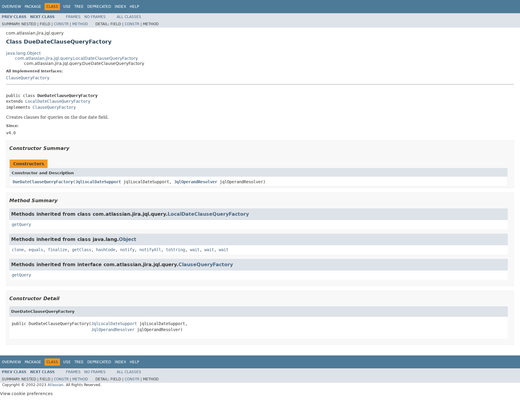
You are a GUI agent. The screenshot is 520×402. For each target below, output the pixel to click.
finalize (57, 249)
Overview (11, 7)
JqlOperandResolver (195, 181)
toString (175, 249)
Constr (61, 24)
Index (120, 7)
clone (18, 249)
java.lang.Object (23, 53)
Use (67, 7)
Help (134, 7)
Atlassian (55, 385)
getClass (81, 249)
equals (36, 249)
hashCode (105, 249)
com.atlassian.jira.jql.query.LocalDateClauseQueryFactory (76, 58)
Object (127, 239)
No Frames (95, 17)
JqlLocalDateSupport (98, 181)
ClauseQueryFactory (27, 77)
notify (127, 249)
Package (33, 7)
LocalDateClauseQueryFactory (57, 101)
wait (195, 249)
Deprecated (99, 7)
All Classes (129, 17)
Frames (73, 17)
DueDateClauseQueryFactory (43, 181)
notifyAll (150, 249)
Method (80, 24)
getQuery (21, 224)
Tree (79, 7)
